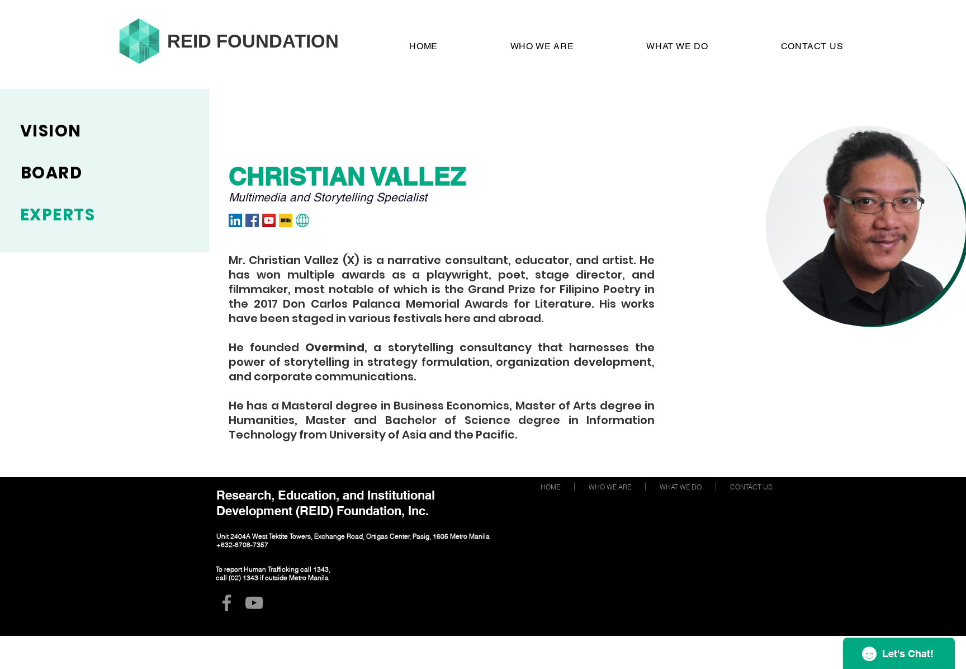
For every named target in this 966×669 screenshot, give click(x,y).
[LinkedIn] (235, 220)
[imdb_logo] (285, 220)
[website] (302, 220)
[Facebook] (252, 220)
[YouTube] (269, 220)
